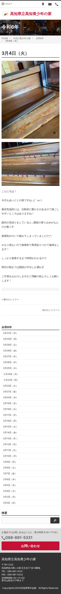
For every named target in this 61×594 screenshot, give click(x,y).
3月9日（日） (10, 461)
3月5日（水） (10, 485)
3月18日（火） (10, 409)
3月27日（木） (10, 356)
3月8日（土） (10, 467)
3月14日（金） (10, 432)
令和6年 (40, 38)
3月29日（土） (10, 344)
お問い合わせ (30, 546)
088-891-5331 (19, 537)
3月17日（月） (10, 415)
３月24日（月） (11, 374)
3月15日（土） (10, 426)
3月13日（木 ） (11, 438)
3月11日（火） (10, 450)
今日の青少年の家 (22, 38)
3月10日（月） (10, 456)
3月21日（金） (10, 391)
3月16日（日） (10, 420)
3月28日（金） (10, 350)
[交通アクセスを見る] (43, 4)
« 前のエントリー (10, 299)
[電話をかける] (56, 4)
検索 (4, 512)
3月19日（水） (10, 403)
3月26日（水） (10, 362)
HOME (5, 38)
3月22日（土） (10, 385)
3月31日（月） (10, 333)
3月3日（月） (10, 496)
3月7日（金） (10, 473)
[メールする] (49, 4)
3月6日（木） (10, 479)
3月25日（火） (10, 368)
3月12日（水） (10, 444)
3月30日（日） (10, 338)
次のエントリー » (50, 310)
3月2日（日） (10, 502)
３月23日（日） (11, 379)
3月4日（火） (10, 491)
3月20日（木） (10, 397)
